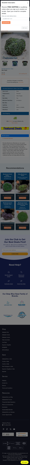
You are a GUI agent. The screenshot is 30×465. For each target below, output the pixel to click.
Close (25, 28)
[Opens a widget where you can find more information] (25, 462)
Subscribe (6, 22)
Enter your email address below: (9, 16)
